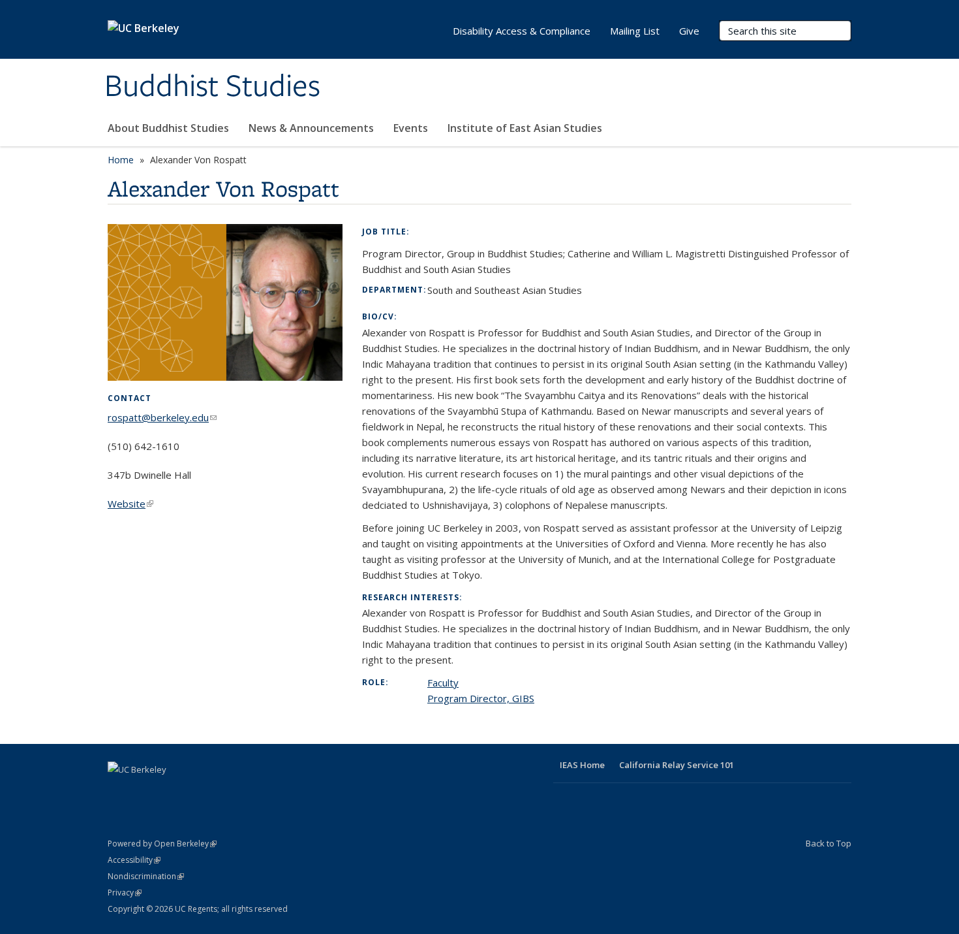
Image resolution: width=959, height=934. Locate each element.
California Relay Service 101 (676, 765)
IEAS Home (582, 765)
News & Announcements (311, 128)
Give (689, 30)
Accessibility (134, 859)
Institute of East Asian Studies (525, 128)
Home (121, 159)
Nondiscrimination (146, 876)
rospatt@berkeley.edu (162, 417)
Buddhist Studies (212, 86)
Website (130, 503)
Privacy (125, 892)
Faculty (443, 682)
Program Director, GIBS (480, 698)
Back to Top (828, 843)
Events (410, 128)
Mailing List (635, 30)
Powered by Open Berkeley (162, 843)
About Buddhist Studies (168, 128)
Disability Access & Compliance (521, 30)
